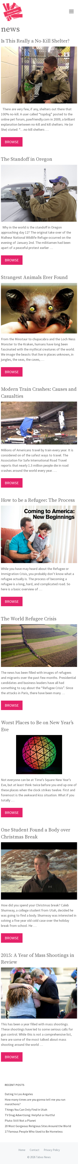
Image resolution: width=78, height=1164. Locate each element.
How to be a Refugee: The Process (38, 500)
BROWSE (12, 141)
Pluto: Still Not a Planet (20, 1120)
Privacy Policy (52, 1150)
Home (21, 1150)
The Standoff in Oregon (26, 159)
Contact (34, 1150)
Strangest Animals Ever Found (34, 277)
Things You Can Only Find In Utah (26, 1109)
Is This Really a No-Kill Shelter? (35, 41)
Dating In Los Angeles (19, 1094)
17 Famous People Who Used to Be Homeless (34, 1131)
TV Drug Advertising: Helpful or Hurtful (30, 1115)
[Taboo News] (13, 12)
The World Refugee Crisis (28, 619)
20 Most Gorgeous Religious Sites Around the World (38, 1126)
